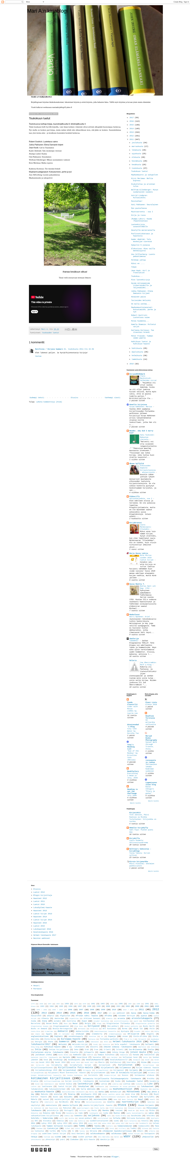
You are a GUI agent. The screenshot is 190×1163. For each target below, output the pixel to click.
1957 (58, 1004)
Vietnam (47, 1137)
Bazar (75, 1023)
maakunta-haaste (44, 1091)
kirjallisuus (148, 1065)
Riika (152, 1110)
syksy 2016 (106, 1123)
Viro (69, 1137)
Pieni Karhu (99, 1108)
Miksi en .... (138, 263)
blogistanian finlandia (118, 1023)
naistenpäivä (82, 1099)
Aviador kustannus (101, 1021)
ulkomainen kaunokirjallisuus (117, 1131)
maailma (156, 1089)
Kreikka (150, 1079)
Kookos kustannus (74, 1075)
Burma (124, 1029)
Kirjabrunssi (135, 523)
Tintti (77, 1128)
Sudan (71, 1121)
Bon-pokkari (113, 1026)
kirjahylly (57, 1065)
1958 (67, 1004)
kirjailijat (104, 1065)
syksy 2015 (92, 1123)
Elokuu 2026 (151, 704)
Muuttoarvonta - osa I (142, 212)
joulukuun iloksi (43, 1055)
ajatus (144, 1016)
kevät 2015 (75, 1062)
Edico (147, 1031)
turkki (53, 1131)
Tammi (82, 1126)
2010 (132, 364)
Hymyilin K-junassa (140, 245)
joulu (156, 1052)
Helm (106, 1042)
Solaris (133, 660)
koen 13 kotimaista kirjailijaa (126, 1073)
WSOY (127, 1136)
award (136, 1021)
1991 (147, 1004)
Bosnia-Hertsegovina (62, 1029)
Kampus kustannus (106, 1055)
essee (125, 1036)
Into (76, 1049)
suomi (116, 1121)
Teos (157, 1126)
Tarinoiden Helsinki (141, 300)
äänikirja (105, 1140)
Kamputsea (124, 1055)
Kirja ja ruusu (138, 215)
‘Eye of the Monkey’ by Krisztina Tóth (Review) (133, 755)
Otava (122, 1105)
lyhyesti (104, 1089)
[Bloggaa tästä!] (68, 329)
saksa (151, 1113)
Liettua (126, 1084)
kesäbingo (58, 1060)
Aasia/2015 (36, 1016)
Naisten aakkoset (41, 938)
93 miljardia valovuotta (151, 722)
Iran (96, 1050)
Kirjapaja (87, 1070)
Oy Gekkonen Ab (37, 1108)
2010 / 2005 (128, 1010)
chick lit (138, 1029)
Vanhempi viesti (112, 398)
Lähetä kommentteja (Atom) (49, 402)
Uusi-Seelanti (78, 1134)
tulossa (145, 1128)
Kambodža (77, 1055)
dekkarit (63, 1031)
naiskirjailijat (62, 1099)
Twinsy (82, 1131)
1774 (33, 1004)
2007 (81, 1010)
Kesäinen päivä (138, 297)
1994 (52, 1006)
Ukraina (93, 1131)
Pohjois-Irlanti (135, 1108)
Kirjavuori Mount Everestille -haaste (67, 1073)
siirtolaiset (103, 1118)
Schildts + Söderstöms (42, 1118)
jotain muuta (138, 1052)
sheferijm (134, 639)
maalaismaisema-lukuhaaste (73, 1092)
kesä (46, 1060)
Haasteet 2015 (40, 923)
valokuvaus (116, 1134)
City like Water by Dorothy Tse (133, 731)
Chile (152, 1029)
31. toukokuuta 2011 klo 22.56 (79, 349)
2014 (132, 129)
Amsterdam (59, 1018)
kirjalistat (125, 1065)
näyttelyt (35, 1105)
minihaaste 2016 (89, 1094)
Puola (94, 1110)
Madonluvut (134, 615)
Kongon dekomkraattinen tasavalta (46, 1075)
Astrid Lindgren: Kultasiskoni (139, 196)
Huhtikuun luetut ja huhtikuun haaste (141, 343)
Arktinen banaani (92, 1018)
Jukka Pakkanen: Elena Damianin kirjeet (142, 292)
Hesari (36, 986)
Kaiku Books (63, 1055)
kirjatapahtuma (37, 1073)
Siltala (116, 1118)
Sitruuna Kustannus (136, 1118)
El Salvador (64, 1034)
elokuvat (80, 1034)
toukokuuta (137, 168)
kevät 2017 (89, 1062)
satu (109, 1116)
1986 (121, 1004)
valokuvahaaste (97, 1134)
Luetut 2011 (39, 901)
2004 (147, 1006)
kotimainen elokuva (144, 1075)
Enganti (150, 1034)
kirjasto (134, 1070)
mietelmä (58, 1094)
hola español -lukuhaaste (127, 1044)
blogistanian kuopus (39, 1026)
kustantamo (104, 1081)
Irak (87, 1050)
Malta (91, 1092)
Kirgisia (155, 1062)
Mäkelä (34, 1099)
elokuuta (136, 157)
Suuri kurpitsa (130, 1121)
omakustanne (51, 1105)
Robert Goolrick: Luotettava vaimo (140, 316)
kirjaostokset (69, 1070)
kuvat (37, 1084)
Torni (111, 1128)
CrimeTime (49, 1031)
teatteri (109, 1126)
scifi (61, 1118)
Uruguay (34, 1133)
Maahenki (144, 1089)
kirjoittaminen (98, 1073)
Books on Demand (39, 1029)
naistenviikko (100, 1099)
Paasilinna (53, 1108)
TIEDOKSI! (134, 641)
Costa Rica (35, 1031)
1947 (49, 1004)
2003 (137, 1006)
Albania (45, 1018)
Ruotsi (117, 1113)
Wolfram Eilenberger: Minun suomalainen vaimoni (144, 191)
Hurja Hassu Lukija (138, 553)
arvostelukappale (142, 1018)
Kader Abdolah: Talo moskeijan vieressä (141, 240)
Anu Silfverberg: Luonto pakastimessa (143, 255)
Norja (77, 1102)
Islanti (119, 1050)
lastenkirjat (85, 1084)
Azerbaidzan (149, 1021)
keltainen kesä (130, 1057)
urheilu (152, 1131)
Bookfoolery (133, 771)
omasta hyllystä (70, 1105)
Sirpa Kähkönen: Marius (141, 407)
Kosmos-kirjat (110, 1075)
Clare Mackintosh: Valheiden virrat (148, 378)
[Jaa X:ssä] (71, 329)
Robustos (34, 1113)
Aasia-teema (148, 1013)
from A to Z (129, 1039)
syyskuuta (137, 154)
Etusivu (74, 398)
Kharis (101, 1062)
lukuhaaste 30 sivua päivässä (122, 1086)
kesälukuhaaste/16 (95, 1060)
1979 (84, 1004)
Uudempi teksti (37, 398)
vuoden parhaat (85, 1137)
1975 (76, 1004)
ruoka (105, 1113)
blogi (99, 1023)
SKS (36, 1121)
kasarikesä (82, 1057)
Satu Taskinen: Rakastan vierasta (147, 437)
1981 (93, 1004)
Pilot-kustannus (116, 1108)
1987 (130, 1004)
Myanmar (134, 1097)
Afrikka (108, 1016)
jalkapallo (89, 1052)
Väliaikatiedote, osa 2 (141, 499)
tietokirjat (52, 1128)
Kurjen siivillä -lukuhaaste (79, 1081)
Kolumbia (151, 1073)
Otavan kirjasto (146, 1105)
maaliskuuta (138, 352)
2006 (70, 1010)
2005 (157, 1006)
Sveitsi (145, 1121)
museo (55, 1097)
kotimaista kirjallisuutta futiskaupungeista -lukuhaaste (112, 1079)
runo (80, 1113)
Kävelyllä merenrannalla (143, 230)
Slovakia (47, 1121)
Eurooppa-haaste (70, 1039)
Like (150, 1084)
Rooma (58, 1113)
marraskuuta (138, 146)
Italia (151, 1049)
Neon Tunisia (127, 1099)
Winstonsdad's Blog (133, 726)
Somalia (60, 1121)
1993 (42, 1006)
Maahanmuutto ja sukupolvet (144, 175)
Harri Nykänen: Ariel (140, 617)
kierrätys (131, 1062)
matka (101, 1092)
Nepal (140, 1099)
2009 (103, 1010)
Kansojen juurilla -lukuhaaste (44, 1057)
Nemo (115, 1099)
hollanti (149, 1044)
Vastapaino (149, 1134)
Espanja (112, 1036)
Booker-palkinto (131, 1026)
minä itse (130, 1094)
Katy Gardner (112, 1057)
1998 (89, 1006)
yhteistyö (50, 1140)
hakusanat (95, 1042)
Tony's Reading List (131, 747)
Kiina (143, 1062)
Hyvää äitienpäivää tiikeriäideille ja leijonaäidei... (141, 285)
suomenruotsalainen (99, 1121)
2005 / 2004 (57, 1010)
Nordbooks (64, 1102)
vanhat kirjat (134, 1133)
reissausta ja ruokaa (151, 761)
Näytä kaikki (135, 803)
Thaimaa (39, 1128)
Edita (156, 1031)
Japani (102, 1052)
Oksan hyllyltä (136, 464)
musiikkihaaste (86, 1097)
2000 (108, 1006)
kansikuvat (149, 1055)
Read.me (131, 1110)
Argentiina (74, 1018)
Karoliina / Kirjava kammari (49, 349)
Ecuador (137, 1031)
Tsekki (133, 1128)
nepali (152, 1099)
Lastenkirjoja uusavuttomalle (139, 225)
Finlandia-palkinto (109, 1039)
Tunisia (156, 1128)
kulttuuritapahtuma (52, 1081)
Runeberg (70, 1113)
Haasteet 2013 (40, 911)
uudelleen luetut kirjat (54, 1134)
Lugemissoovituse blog (151, 784)
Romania (46, 1113)
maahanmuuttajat (122, 1089)
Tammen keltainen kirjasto (59, 1126)
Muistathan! (137, 201)
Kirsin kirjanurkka (138, 862)
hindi (95, 1044)
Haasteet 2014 (40, 917)
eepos (37, 1034)
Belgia (88, 1023)
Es (102, 1036)
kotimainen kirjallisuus (50, 1078)
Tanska (97, 1126)
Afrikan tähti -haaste (87, 1016)
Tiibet (67, 1128)
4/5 (110, 1013)
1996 (70, 1006)
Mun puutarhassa (139, 208)
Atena (44, 1021)
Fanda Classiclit (132, 703)
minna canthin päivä (111, 1094)
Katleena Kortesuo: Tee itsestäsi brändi (142, 331)
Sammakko (78, 1116)
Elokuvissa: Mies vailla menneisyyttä (143, 250)
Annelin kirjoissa (138, 405)
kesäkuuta (137, 165)
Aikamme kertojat (126, 1016)
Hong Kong (35, 1047)
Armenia (109, 1018)
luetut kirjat (65, 1086)
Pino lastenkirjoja (140, 280)
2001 (118, 1006)
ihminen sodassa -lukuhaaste (118, 1047)
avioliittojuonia (121, 1021)
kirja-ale (40, 1065)
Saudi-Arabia (120, 1116)
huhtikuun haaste (52, 1047)
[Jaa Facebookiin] (73, 329)
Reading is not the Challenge (132, 791)
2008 (92, 1010)
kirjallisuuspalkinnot (42, 1068)
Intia (38, 1049)
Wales (116, 1137)
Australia (71, 1021)
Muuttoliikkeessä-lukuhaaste (113, 1097)
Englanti (58, 1036)
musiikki (68, 1097)
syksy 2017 (120, 1123)
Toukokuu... (137, 276)
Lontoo (33, 1086)
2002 (128, 1006)
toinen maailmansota (94, 1128)
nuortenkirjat (130, 1102)
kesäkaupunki (74, 1060)
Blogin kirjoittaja (42, 895)
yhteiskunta (36, 1139)
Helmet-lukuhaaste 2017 (44, 935)
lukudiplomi (83, 1086)
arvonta (121, 1018)
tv (73, 1131)
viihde (58, 1137)
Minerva (71, 1094)
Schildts (151, 1116)
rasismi (119, 1110)
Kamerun (90, 1055)
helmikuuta (137, 355)
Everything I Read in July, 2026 (132, 775)
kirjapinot (118, 1070)
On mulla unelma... (140, 304)
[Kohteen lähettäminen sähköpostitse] (66, 329)
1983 (103, 1004)
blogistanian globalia (145, 1023)
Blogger (115, 1157)
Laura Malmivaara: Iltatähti (145, 527)
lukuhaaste (99, 1086)
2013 (132, 132)
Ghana (50, 1042)
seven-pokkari (85, 1118)
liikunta (139, 1084)
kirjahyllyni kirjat (80, 1065)
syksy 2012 (46, 1123)
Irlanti (107, 1050)
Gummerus (64, 1041)
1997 (80, 1006)
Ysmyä (133, 267)
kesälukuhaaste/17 (119, 1060)
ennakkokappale (76, 1036)
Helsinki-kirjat (80, 1044)
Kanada (136, 1055)
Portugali (69, 1110)
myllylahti (149, 1097)
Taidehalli (143, 1123)
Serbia (71, 1118)
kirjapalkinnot (102, 1070)
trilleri (122, 1128)
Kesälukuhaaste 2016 (43, 932)
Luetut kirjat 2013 (42, 914)
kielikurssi (115, 1062)
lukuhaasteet (147, 1086)
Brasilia (94, 1029)
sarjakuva (93, 1115)
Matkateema (133, 1091)
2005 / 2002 (41, 1010)
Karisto (66, 1057)
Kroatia (34, 1081)
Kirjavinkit (135, 813)
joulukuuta (137, 143)
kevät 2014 (60, 1062)
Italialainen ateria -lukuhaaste (47, 1052)
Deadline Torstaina (150, 717)
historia (106, 1044)
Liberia (115, 1084)
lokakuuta (137, 150)
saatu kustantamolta (135, 1113)
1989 (138, 1004)
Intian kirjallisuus (59, 1050)
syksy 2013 (62, 1123)
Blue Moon (78, 1026)
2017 (132, 118)
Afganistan (65, 1016)
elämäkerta (97, 1034)
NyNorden (151, 1102)
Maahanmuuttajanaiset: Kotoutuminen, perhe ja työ (143, 309)
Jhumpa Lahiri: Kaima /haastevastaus (141, 220)
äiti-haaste (89, 1140)
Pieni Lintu (151, 702)
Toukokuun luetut (139, 171)
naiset (46, 1099)
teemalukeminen (124, 1126)
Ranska (105, 1110)
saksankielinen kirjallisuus (45, 1116)
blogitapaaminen (61, 1026)
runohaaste (93, 1113)
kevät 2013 (44, 1062)
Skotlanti (155, 1118)
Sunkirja (81, 1121)
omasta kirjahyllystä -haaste (97, 1105)
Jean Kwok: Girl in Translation (140, 272)
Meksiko (44, 1094)
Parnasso (37, 989)
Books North (149, 1026)
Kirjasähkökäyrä (137, 374)
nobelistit (49, 1102)
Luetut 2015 (39, 926)
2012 (132, 136)
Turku (63, 1131)
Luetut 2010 (39, 904)
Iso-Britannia (135, 1049)
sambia (67, 1116)
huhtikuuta (137, 348)
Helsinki (63, 1044)
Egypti (49, 1034)
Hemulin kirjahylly (138, 828)
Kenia (145, 1057)
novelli (111, 1102)
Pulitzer (82, 1110)
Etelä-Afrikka (140, 1036)
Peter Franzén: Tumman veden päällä (142, 337)
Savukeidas (136, 1116)
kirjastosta (149, 1070)
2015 (132, 125)
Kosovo (125, 1075)
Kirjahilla (134, 838)
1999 (98, 1006)
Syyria (132, 1123)
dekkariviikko (82, 1031)
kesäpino (136, 1060)
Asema (33, 1021)
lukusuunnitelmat (57, 1089)
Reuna (142, 1110)
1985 (112, 1004)
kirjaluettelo (107, 1068)
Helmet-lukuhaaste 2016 (127, 1041)
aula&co (57, 1021)
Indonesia (155, 1047)
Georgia (38, 1042)
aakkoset (121, 1013)
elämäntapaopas (115, 1034)
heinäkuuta (137, 161)
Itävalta (74, 1052)
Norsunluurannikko (94, 1102)
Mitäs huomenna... (140, 321)
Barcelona (35, 1023)
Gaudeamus (155, 1039)
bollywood (93, 1026)
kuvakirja (154, 1081)
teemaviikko (144, 1126)
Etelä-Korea (50, 1039)
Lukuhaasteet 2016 (42, 929)
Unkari (140, 1131)
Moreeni (144, 1094)
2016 (132, 121)
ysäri (62, 1140)
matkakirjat (115, 1092)
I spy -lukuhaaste (76, 1047)
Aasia (133, 1013)
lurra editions (88, 1089)
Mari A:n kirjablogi (47, 11)
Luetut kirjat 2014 (42, 920)
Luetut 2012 (39, 892)
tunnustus (39, 1131)
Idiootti (94, 1047)
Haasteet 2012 (40, 898)
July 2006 (132, 796)
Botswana (81, 1029)
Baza (65, 1023)
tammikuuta (137, 359)
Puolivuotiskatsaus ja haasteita (142, 235)
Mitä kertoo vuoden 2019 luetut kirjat (147, 557)
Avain (84, 1021)
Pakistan (67, 1108)
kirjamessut (125, 1068)
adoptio (50, 1016)
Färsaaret (142, 1039)
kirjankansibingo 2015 (46, 1070)
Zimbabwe (74, 1140)
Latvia (104, 1084)
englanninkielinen (40, 1036)
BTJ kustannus (109, 1029)
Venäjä (34, 1137)
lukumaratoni (37, 1089)
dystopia (125, 1031)
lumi (73, 1089)
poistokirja (52, 1110)
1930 (41, 1004)
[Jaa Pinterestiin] (76, 329)
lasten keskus (65, 1084)
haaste (81, 1042)
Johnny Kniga (118, 1052)
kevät (147, 1060)
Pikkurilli (134, 496)
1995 (61, 1006)
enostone (92, 1036)
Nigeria (34, 1102)
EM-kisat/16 (133, 1034)
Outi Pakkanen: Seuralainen (144, 205)
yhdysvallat (148, 1137)
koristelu (93, 1075)
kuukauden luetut (50, 333)
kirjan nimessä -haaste (147, 1068)
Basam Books (52, 1023)
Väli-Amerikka (104, 1137)
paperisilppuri (83, 1108)
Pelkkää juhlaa (138, 260)
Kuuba (117, 1081)
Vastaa (38, 356)
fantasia (91, 1039)
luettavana (47, 1086)
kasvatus (97, 1057)
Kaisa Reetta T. (137, 584)
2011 (132, 139)
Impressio (142, 1047)
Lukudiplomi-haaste (42, 907)
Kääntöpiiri (49, 1084)
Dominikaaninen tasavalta (105, 1031)
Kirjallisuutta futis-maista (75, 1067)
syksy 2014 (78, 1123)
